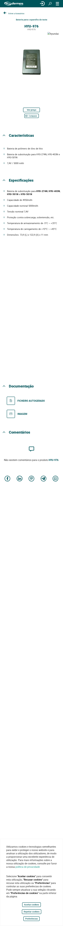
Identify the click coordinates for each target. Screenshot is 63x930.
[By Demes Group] (14, 3)
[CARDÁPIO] (57, 3)
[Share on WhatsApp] (55, 479)
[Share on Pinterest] (31, 479)
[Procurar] (50, 3)
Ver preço (31, 109)
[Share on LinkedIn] (19, 479)
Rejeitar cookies (31, 911)
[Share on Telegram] (43, 479)
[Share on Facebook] (7, 479)
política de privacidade (27, 866)
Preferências (31, 918)
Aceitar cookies (31, 904)
